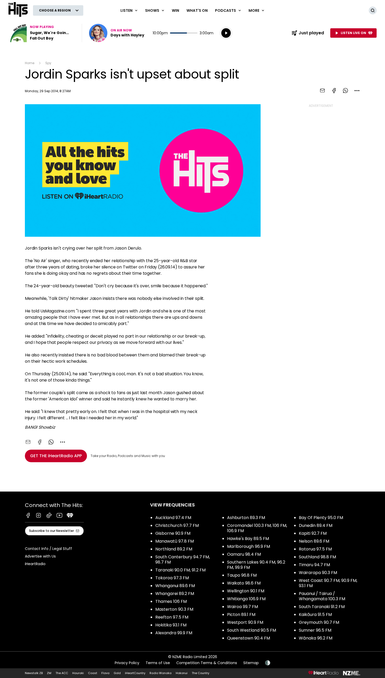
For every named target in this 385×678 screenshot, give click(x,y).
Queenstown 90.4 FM (248, 638)
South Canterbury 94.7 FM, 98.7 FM (182, 559)
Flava (105, 673)
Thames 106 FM (171, 601)
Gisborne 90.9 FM (172, 533)
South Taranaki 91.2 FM (322, 607)
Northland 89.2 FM (173, 549)
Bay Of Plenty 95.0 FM (321, 518)
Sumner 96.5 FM (315, 630)
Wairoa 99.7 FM (242, 607)
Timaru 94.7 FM (314, 565)
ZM (49, 673)
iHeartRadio (35, 563)
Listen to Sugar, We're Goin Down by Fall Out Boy (41, 33)
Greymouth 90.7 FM (319, 622)
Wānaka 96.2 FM (315, 638)
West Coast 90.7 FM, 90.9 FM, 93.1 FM (328, 583)
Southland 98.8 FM (317, 557)
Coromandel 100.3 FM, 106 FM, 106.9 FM (257, 528)
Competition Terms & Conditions (206, 662)
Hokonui (182, 673)
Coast (92, 673)
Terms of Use (158, 662)
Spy (48, 63)
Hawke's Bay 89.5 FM (248, 539)
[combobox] (357, 90)
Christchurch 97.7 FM (177, 525)
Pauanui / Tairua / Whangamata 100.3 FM (322, 596)
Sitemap (251, 662)
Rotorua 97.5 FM (315, 549)
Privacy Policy (127, 662)
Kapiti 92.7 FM (313, 533)
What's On (197, 10)
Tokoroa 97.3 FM (172, 578)
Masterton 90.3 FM (174, 609)
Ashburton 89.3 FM (246, 518)
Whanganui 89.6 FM (175, 586)
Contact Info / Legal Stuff (48, 548)
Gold (117, 673)
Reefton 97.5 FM (171, 617)
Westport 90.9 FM (245, 622)
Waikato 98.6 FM (244, 583)
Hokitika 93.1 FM (170, 625)
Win (175, 10)
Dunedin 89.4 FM (315, 525)
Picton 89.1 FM (241, 614)
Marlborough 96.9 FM (248, 546)
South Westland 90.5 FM (251, 630)
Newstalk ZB (34, 673)
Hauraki (78, 673)
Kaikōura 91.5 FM (315, 614)
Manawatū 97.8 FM (174, 541)
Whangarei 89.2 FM (174, 594)
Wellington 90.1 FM (245, 591)
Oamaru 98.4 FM (244, 554)
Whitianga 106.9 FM (246, 599)
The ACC (62, 673)
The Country (200, 673)
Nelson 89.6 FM (314, 541)
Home (29, 63)
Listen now (116, 33)
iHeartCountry (135, 673)
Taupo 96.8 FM (242, 575)
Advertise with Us (40, 556)
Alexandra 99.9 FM (173, 633)
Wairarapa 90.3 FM (318, 573)
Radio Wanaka (161, 673)
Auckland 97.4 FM (173, 518)
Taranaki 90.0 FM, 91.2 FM (180, 570)
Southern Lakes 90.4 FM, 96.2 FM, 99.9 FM (256, 564)
